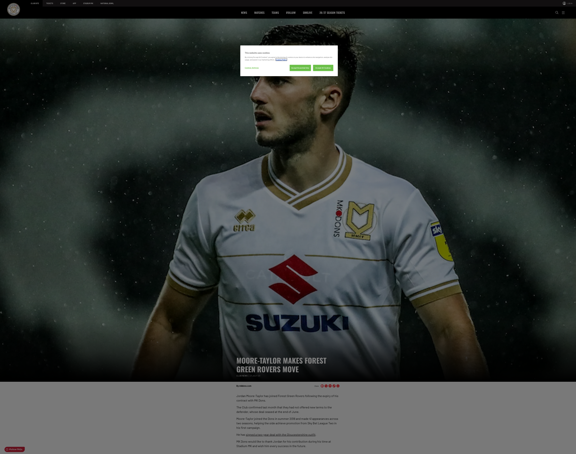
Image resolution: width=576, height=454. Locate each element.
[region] (289, 60)
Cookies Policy (281, 60)
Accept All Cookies (323, 68)
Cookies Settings (252, 68)
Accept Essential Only (300, 68)
